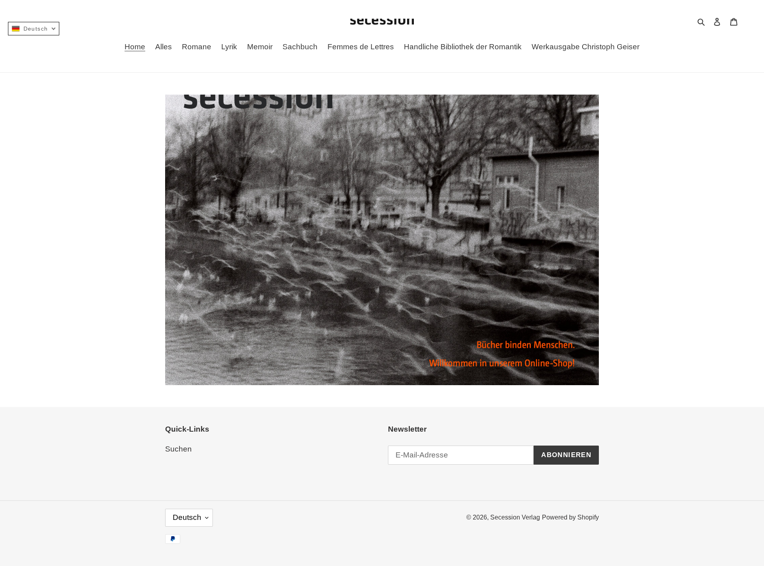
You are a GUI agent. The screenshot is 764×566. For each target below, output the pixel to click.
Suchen (178, 449)
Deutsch (187, 517)
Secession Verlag (515, 517)
